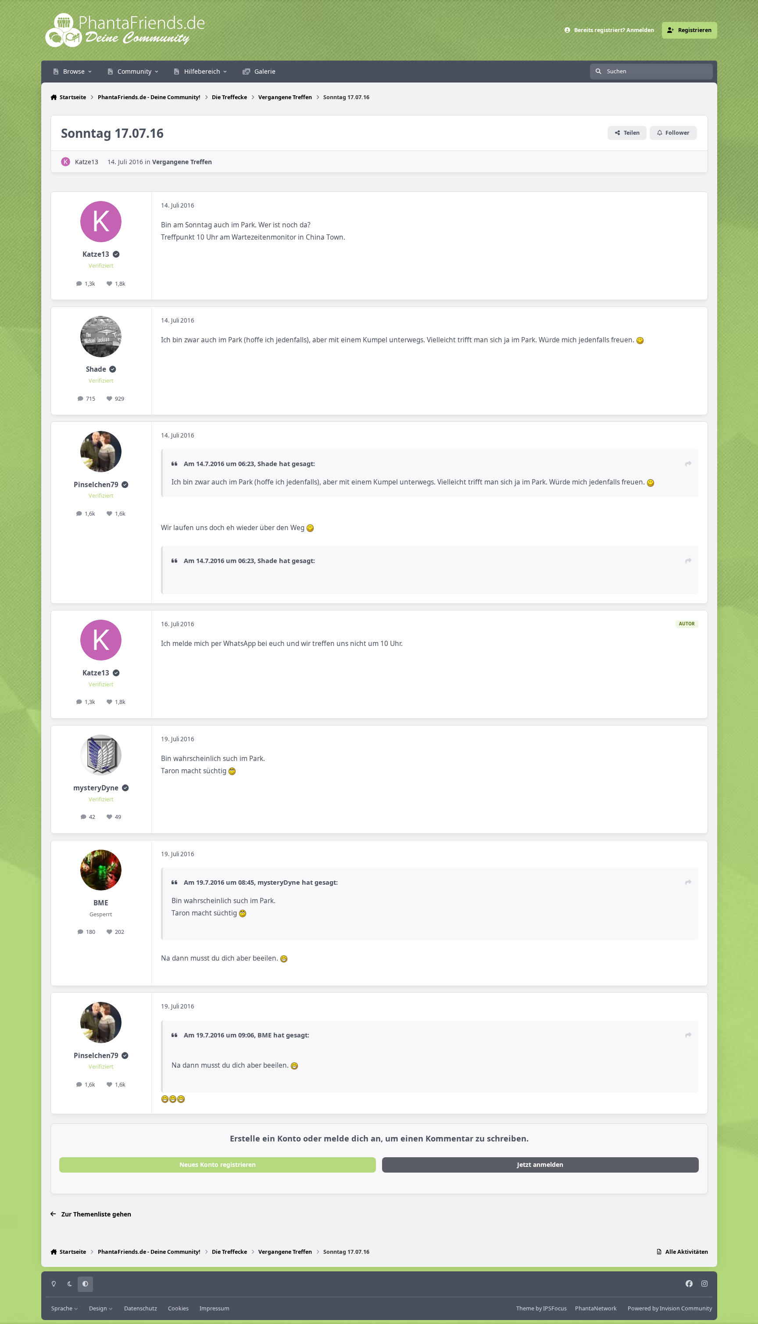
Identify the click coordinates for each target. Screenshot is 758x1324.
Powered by (670, 1308)
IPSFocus (555, 1308)
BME (100, 903)
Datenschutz (140, 1308)
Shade (96, 369)
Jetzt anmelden (540, 1164)
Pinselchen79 (96, 484)
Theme (525, 1308)
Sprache (62, 1308)
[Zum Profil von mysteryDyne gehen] (101, 755)
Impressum (214, 1308)
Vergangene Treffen (182, 162)
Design (98, 1308)
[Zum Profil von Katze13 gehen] (65, 161)
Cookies (178, 1308)
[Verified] (116, 254)
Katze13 (86, 162)
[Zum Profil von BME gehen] (101, 870)
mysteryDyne (95, 788)
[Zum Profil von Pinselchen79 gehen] (101, 451)
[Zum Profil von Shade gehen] (101, 336)
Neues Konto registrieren (217, 1164)
